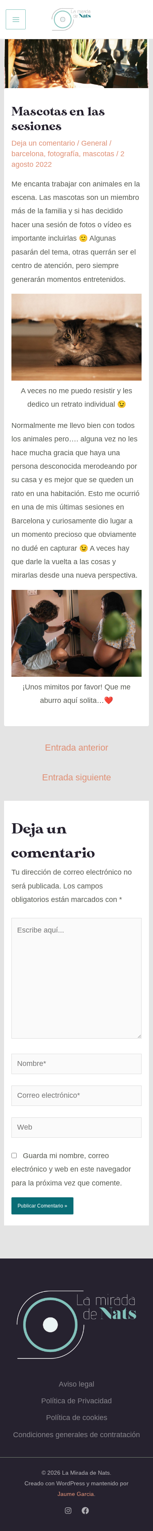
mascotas (98, 154)
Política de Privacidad (76, 1401)
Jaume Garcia (76, 1494)
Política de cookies (76, 1418)
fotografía (63, 154)
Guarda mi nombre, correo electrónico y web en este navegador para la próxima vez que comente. (71, 1169)
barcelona (27, 154)
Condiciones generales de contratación (76, 1435)
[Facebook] (85, 1510)
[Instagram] (68, 1510)
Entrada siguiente (76, 777)
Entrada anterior (76, 747)
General (94, 143)
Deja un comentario (43, 143)
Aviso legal (76, 1384)
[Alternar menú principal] (16, 19)
